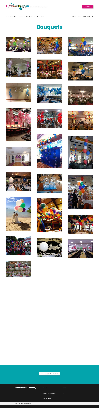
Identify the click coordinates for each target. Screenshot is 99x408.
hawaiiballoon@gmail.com (75, 16)
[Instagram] (92, 16)
